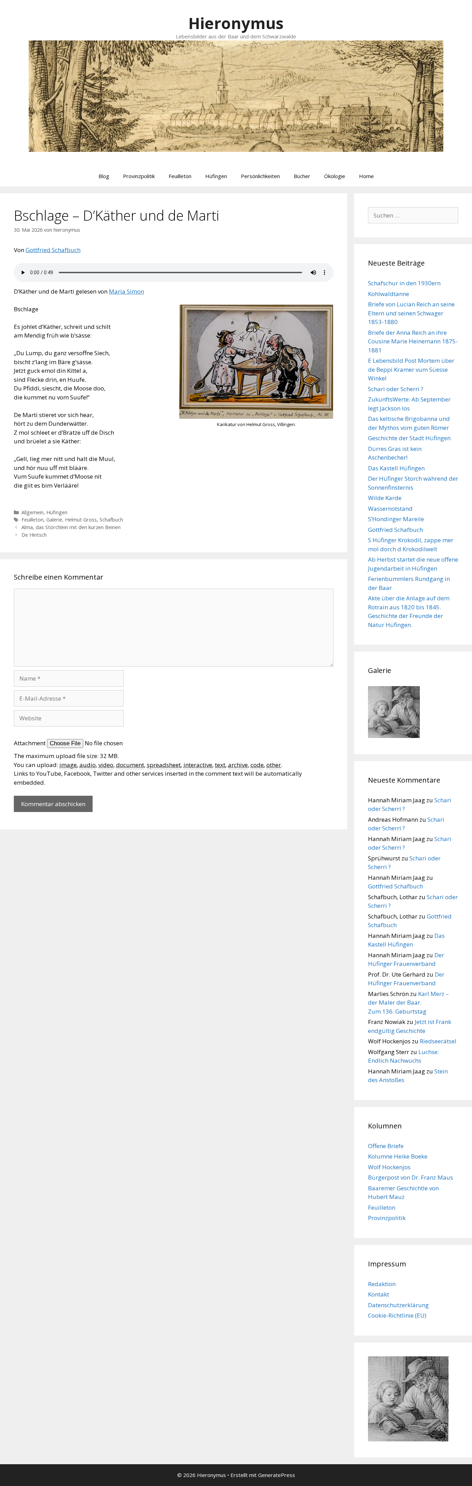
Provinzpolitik (139, 176)
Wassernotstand (390, 509)
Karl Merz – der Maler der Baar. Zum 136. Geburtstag (408, 1002)
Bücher (302, 176)
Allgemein (32, 512)
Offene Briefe (386, 1146)
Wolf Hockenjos (389, 1167)
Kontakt (378, 1294)
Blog (103, 176)
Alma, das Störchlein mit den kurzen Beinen (71, 527)
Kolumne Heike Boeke (397, 1156)
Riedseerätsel (438, 1041)
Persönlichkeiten (260, 176)
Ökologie (334, 176)
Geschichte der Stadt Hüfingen (409, 438)
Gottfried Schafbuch (53, 250)
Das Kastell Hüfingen (396, 468)
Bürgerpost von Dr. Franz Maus (410, 1177)
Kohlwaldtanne (388, 294)
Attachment (30, 743)
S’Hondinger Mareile (396, 519)
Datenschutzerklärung (398, 1305)
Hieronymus (236, 23)
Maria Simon (126, 291)
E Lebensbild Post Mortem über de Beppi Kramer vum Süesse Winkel (411, 369)
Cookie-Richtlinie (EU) (397, 1315)
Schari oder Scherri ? (395, 389)
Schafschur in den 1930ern (404, 283)
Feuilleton (180, 176)
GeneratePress (276, 1474)
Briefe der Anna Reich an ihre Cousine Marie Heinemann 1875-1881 (413, 341)
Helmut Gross (81, 519)
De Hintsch (34, 535)
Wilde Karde (385, 498)
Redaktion (382, 1284)
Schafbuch (111, 519)
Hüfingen (216, 176)
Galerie (54, 519)
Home (366, 176)
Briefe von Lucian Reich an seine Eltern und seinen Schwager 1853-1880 (411, 313)
